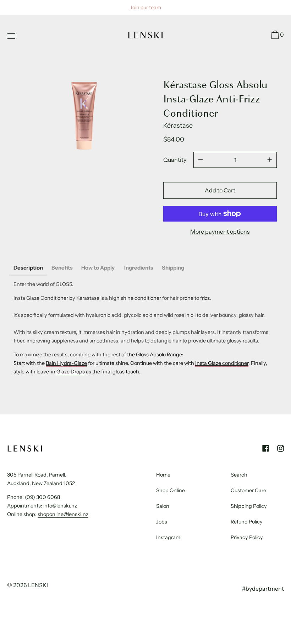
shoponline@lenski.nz (63, 514)
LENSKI (38, 585)
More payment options (220, 231)
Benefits (62, 267)
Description (28, 267)
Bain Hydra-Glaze (66, 363)
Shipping (173, 267)
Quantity (174, 159)
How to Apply (98, 267)
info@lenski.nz (60, 506)
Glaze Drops (70, 371)
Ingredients (138, 267)
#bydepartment (263, 588)
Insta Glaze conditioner (221, 363)
